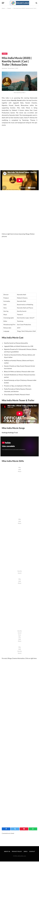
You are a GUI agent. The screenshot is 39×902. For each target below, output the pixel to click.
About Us (7, 851)
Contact (32, 851)
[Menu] (3, 3)
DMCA (25, 851)
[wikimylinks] (19, 3)
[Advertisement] (19, 32)
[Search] (36, 3)
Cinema (5, 53)
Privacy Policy (17, 851)
